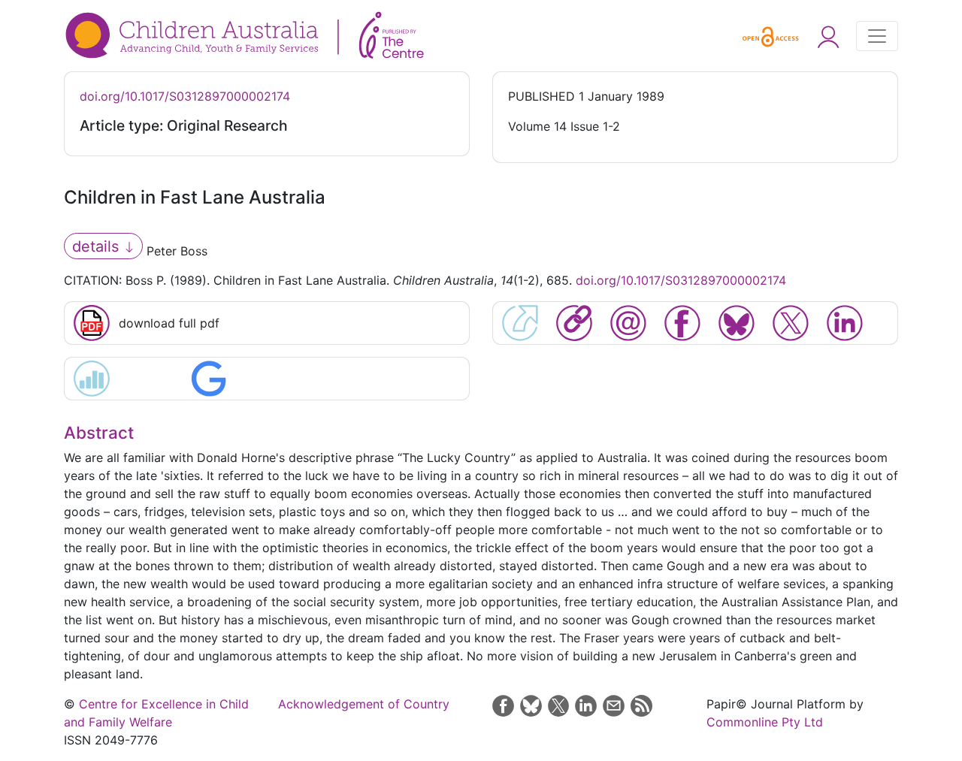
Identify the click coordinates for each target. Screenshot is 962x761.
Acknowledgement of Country (363, 703)
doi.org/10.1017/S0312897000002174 (185, 96)
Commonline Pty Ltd (764, 721)
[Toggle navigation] (877, 36)
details (97, 246)
